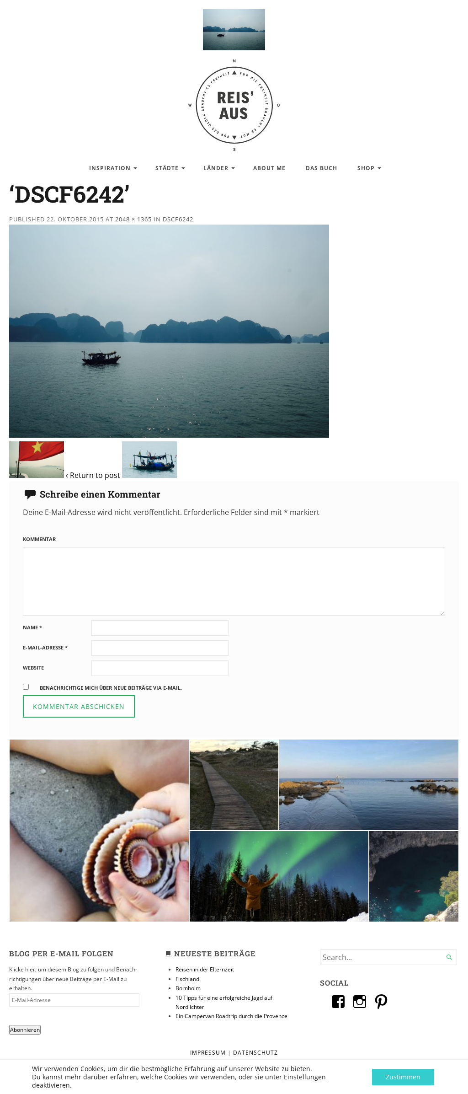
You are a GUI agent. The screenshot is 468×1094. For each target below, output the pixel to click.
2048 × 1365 (133, 219)
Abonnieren (25, 1030)
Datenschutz (255, 1052)
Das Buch (321, 168)
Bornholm (188, 988)
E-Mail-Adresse (45, 647)
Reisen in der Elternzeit (205, 969)
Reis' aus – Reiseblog (234, 100)
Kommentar (39, 539)
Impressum (208, 1052)
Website (33, 667)
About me (269, 168)
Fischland (187, 979)
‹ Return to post (93, 475)
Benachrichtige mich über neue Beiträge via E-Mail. (111, 687)
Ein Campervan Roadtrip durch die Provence (231, 1016)
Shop (366, 168)
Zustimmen (403, 1077)
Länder (216, 168)
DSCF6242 (178, 219)
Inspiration (110, 168)
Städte (167, 168)
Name (32, 627)
